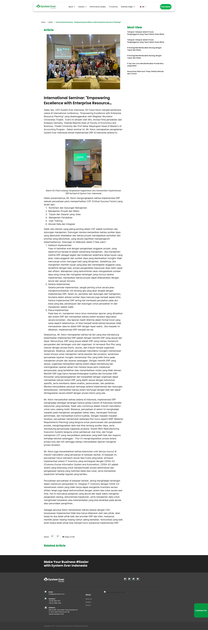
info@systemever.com (57, 594)
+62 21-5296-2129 (55, 603)
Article (50, 22)
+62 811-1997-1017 (54, 601)
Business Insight (127, 7)
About (71, 7)
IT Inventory (113, 7)
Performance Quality (98, 7)
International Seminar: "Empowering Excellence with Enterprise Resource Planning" (88, 22)
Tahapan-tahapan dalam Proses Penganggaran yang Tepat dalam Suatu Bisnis (145, 33)
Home (43, 22)
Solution (81, 7)
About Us (89, 599)
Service (88, 605)
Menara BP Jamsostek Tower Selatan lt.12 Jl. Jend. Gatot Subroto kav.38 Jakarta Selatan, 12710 (63, 612)
